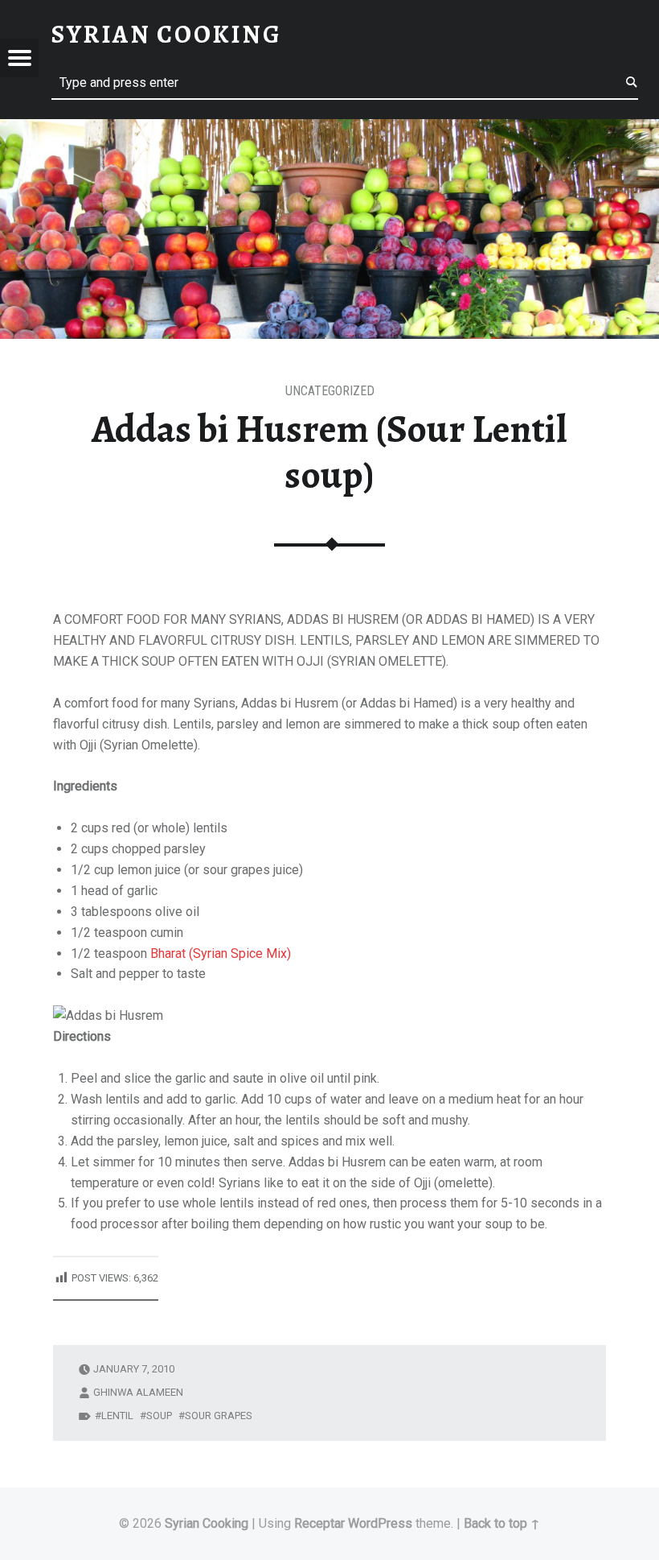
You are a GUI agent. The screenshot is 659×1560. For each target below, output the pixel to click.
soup (159, 1415)
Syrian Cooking (206, 1523)
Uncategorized (330, 390)
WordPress (380, 1523)
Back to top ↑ (502, 1523)
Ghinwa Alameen (138, 1392)
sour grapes (218, 1415)
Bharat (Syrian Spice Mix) (220, 953)
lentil (117, 1415)
